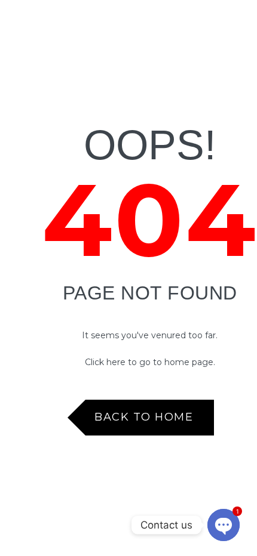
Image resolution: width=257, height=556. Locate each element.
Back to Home (143, 417)
